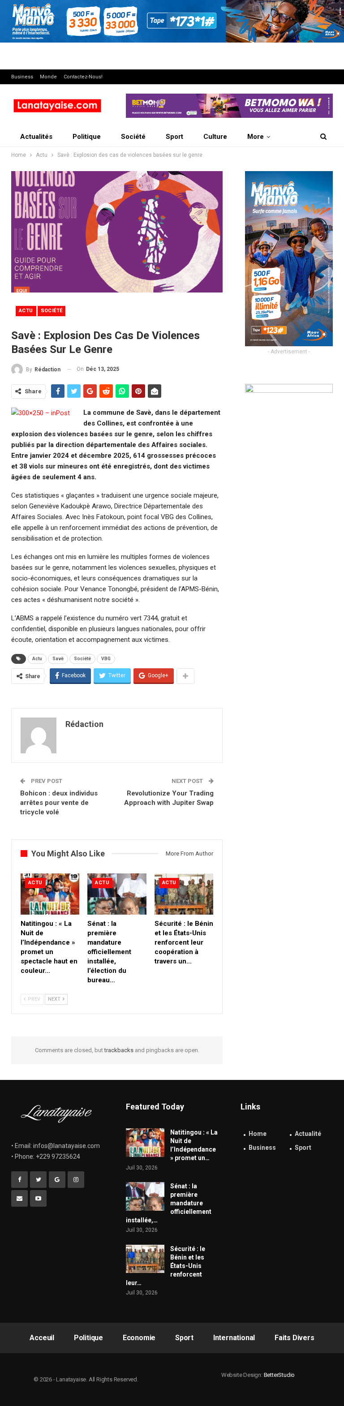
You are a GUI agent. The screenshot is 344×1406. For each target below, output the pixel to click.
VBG (106, 658)
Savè (58, 658)
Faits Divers (294, 1337)
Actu (26, 311)
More (255, 137)
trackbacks (118, 1050)
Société (133, 137)
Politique (87, 137)
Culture (215, 137)
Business (22, 77)
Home (258, 1133)
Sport (174, 137)
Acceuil (42, 1337)
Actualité (308, 1133)
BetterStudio (279, 1375)
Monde (48, 77)
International (234, 1337)
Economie (139, 1337)
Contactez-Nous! (83, 77)
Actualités (36, 137)
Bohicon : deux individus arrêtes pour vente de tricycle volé (59, 802)
